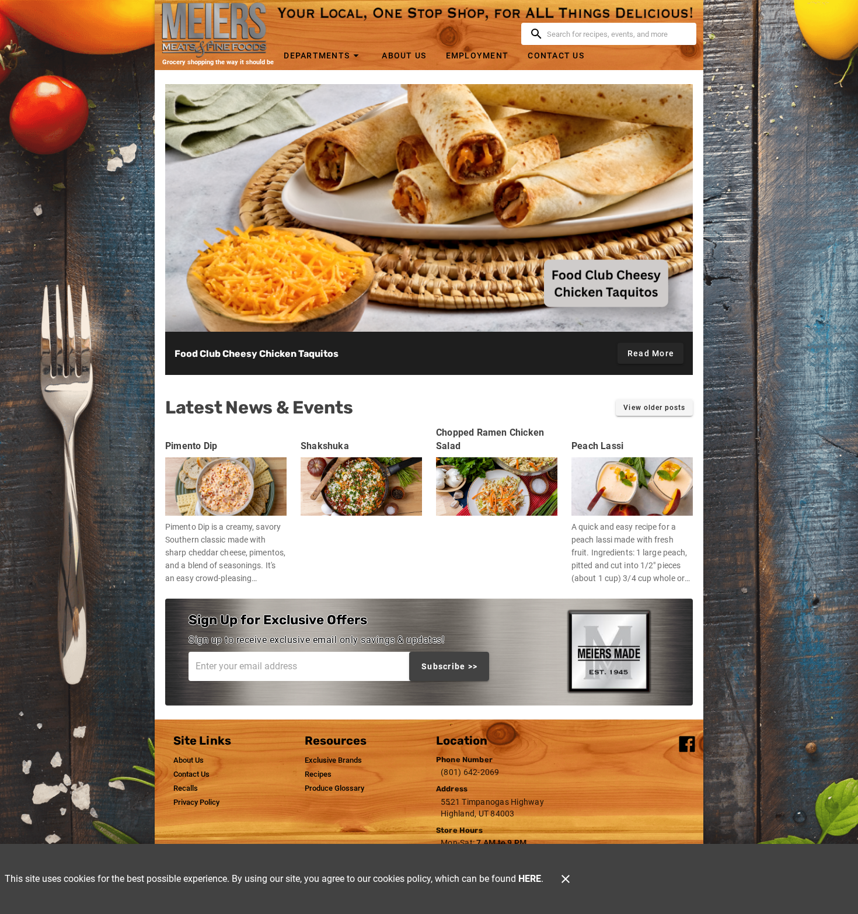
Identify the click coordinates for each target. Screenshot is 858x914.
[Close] (565, 878)
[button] (323, 55)
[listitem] (188, 760)
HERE (529, 878)
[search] (617, 33)
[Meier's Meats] (218, 30)
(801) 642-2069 (470, 772)
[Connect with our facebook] (686, 743)
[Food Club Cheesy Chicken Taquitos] (429, 208)
